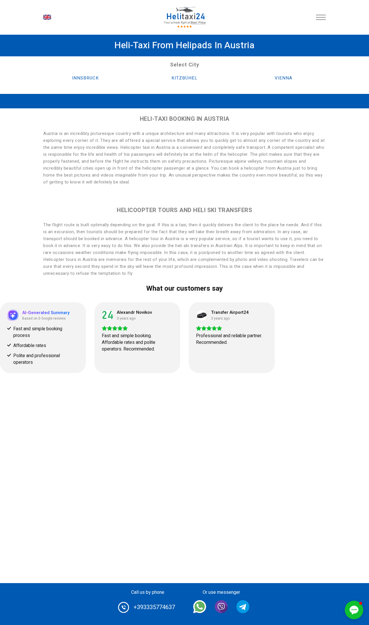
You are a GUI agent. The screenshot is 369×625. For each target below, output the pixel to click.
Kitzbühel (184, 78)
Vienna (283, 78)
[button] (354, 610)
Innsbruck (85, 78)
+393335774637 (154, 607)
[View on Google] (107, 315)
